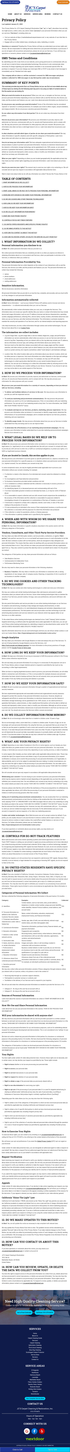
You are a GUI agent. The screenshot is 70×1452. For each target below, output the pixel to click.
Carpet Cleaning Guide (35, 1338)
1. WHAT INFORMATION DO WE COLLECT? (15, 182)
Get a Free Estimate (24, 1312)
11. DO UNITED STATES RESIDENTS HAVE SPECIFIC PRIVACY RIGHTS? (25, 224)
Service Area (35, 1355)
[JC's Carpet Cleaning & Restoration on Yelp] (42, 1431)
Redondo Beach (35, 1387)
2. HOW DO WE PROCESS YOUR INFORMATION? (17, 186)
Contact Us (35, 1359)
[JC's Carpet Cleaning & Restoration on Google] (27, 1431)
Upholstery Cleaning (35, 1345)
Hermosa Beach (35, 1375)
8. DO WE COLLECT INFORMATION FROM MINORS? (18, 212)
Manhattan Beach (35, 1380)
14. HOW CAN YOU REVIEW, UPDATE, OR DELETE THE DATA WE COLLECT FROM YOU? (29, 237)
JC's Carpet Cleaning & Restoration (35, 9)
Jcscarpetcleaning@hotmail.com (40, 53)
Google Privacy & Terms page (21, 648)
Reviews (35, 1357)
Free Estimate (63, 2)
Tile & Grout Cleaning (35, 1347)
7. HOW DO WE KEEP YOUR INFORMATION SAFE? (18, 207)
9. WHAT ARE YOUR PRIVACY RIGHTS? (14, 216)
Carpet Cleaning (35, 1343)
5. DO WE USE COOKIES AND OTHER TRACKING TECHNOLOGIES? (23, 199)
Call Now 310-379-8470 (10, 2)
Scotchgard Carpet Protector (35, 1352)
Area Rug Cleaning (35, 1350)
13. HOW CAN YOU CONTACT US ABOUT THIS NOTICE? (19, 233)
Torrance (35, 1391)
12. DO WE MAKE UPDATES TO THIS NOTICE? (16, 228)
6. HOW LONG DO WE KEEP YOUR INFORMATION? (18, 203)
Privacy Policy (31, 1445)
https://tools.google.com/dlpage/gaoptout (15, 645)
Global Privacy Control (44, 1141)
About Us (35, 1336)
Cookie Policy (25, 328)
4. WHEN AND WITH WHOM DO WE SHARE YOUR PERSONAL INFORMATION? (27, 195)
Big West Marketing (48, 1445)
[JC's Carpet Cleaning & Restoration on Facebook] (34, 1431)
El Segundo (35, 1370)
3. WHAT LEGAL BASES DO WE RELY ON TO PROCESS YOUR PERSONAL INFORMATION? (30, 191)
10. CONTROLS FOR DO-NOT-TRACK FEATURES (17, 220)
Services (35, 1340)
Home (35, 1333)
